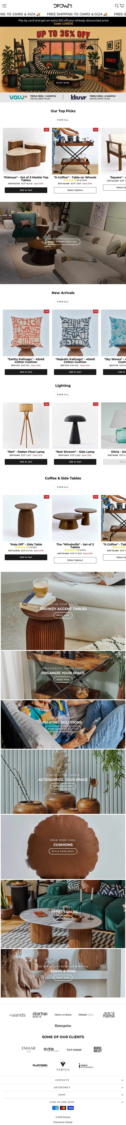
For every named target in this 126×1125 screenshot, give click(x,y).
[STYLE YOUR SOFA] (63, 847)
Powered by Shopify (62, 1122)
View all (63, 120)
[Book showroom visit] (63, 243)
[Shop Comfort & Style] (63, 724)
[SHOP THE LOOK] (63, 782)
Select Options (75, 190)
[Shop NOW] (63, 611)
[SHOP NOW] (63, 59)
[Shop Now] (63, 675)
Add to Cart (26, 190)
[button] (70, 180)
